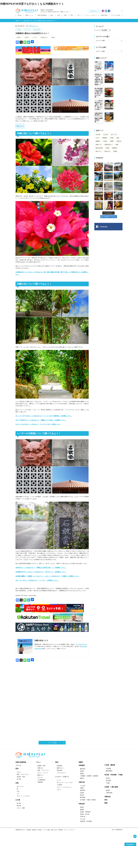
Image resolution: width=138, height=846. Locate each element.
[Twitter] (106, 11)
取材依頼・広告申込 (37, 829)
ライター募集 (46, 829)
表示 (21, 126)
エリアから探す (115, 15)
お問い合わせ (54, 829)
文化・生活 (27, 29)
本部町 (111, 141)
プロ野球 (59, 785)
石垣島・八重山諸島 (111, 787)
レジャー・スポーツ (91, 15)
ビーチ (59, 780)
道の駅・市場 (21, 776)
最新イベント (29, 15)
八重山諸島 (109, 792)
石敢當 (53, 37)
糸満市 (82, 771)
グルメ (79, 15)
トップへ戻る (52, 742)
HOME (19, 15)
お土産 (17, 800)
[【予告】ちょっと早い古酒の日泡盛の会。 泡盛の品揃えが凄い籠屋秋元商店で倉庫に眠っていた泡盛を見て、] (108, 167)
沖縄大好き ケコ (33, 26)
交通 (65, 15)
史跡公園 (59, 770)
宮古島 (105, 141)
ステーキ (40, 777)
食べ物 (19, 779)
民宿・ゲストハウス (23, 774)
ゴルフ (59, 789)
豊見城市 (82, 769)
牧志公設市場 (99, 148)
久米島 (111, 138)
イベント (18, 765)
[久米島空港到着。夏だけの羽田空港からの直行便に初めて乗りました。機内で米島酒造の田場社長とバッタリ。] (108, 176)
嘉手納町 (82, 797)
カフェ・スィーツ (42, 773)
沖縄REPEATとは (94, 11)
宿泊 (71, 15)
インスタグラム (80, 644)
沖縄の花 (27, 37)
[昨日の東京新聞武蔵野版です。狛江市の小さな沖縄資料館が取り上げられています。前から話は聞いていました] (108, 186)
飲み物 (19, 805)
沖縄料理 (40, 782)
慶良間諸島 (109, 771)
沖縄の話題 (104, 15)
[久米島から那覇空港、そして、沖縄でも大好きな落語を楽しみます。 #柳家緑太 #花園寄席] (98, 176)
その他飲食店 (41, 780)
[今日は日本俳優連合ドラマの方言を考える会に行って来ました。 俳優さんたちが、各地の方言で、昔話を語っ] (98, 186)
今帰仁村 (82, 816)
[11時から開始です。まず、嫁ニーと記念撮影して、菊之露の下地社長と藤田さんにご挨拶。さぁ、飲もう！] (98, 205)
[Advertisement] (52, 684)
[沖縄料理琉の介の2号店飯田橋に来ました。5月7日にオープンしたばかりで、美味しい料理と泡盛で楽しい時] (108, 196)
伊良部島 (108, 780)
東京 (105, 800)
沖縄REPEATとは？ (20, 829)
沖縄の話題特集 (42, 15)
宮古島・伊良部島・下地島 (113, 774)
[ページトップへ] (135, 836)
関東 (105, 803)
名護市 (82, 807)
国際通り (98, 141)
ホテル (97, 138)
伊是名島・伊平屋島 (86, 821)
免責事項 (60, 829)
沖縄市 (82, 788)
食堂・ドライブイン (43, 770)
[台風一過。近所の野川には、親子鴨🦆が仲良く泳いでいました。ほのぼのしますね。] (118, 186)
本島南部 (82, 765)
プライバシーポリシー (69, 829)
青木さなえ (107, 151)
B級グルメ (40, 775)
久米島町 (108, 768)
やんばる (105, 134)
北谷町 (82, 792)
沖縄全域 (19, 29)
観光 (52, 15)
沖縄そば (119, 141)
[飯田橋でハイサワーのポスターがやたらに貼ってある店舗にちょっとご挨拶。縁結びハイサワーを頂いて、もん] (118, 196)
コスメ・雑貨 (21, 808)
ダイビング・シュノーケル (64, 782)
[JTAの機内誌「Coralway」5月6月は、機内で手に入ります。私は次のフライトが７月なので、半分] (98, 196)
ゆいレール (114, 134)
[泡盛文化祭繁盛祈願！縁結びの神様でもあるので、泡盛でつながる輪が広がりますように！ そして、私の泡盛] (118, 176)
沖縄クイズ (98, 144)
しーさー (35, 37)
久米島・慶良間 (109, 765)
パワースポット (61, 773)
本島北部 (82, 803)
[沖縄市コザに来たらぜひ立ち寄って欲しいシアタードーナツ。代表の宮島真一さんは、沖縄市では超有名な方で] (118, 167)
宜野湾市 (82, 790)
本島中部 (82, 782)
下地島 (108, 783)
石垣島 (107, 148)
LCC (18, 791)
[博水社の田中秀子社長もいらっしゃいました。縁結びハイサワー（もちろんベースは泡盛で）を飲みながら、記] (118, 205)
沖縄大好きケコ (44, 37)
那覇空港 (114, 148)
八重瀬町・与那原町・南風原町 (89, 776)
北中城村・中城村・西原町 (88, 800)
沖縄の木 (19, 37)
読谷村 (82, 795)
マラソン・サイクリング (64, 787)
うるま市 (82, 785)
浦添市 (82, 778)
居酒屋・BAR (41, 765)
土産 (58, 15)
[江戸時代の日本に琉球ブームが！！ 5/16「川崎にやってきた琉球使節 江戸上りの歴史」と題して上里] (108, 205)
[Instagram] (103, 11)
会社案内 (28, 829)
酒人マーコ (98, 151)
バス (18, 793)
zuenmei (98, 134)
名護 (118, 138)
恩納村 (82, 809)
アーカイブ (97, 30)
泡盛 (117, 144)
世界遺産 (104, 138)
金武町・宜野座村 (85, 812)
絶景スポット (61, 768)
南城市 (82, 773)
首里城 (115, 151)
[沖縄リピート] (27, 11)
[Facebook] (109, 11)
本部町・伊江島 (84, 814)
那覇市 (81, 762)
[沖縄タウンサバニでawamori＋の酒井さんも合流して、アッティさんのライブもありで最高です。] (98, 167)
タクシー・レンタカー (23, 796)
